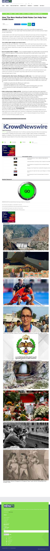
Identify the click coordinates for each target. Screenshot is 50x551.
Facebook (9, 537)
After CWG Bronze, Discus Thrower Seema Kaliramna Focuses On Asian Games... (25, 333)
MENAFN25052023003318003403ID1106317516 (14, 118)
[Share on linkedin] (33, 24)
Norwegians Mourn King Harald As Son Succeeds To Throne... (20, 421)
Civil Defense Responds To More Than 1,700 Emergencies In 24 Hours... (22, 360)
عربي (26, 3)
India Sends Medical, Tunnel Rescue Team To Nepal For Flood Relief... (22, 278)
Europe (10, 13)
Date (4, 23)
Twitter (9, 538)
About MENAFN (6, 523)
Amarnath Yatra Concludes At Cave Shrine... (15, 389)
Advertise (5, 521)
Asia (19, 13)
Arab (15, 13)
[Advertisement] (20, 9)
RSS (9, 544)
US (5, 13)
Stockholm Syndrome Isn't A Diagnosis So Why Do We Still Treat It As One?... (24, 449)
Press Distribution (14, 5)
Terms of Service (6, 517)
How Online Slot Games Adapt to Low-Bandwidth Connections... (12, 204)
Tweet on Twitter (24, 24)
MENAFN (4, 29)
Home (3, 5)
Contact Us (6, 520)
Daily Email (10, 541)
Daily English (6, 527)
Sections (42, 5)
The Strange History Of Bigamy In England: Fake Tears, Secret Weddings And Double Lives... (24, 481)
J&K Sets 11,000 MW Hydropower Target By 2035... (17, 251)
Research (30, 5)
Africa (23, 13)
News (7, 5)
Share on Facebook (17, 24)
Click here (11, 512)
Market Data (23, 5)
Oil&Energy (41, 13)
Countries (36, 5)
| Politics (28, 13)
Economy (34, 13)
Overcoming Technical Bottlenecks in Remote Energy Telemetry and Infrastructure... (15, 206)
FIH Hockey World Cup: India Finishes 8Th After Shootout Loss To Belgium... (24, 305)
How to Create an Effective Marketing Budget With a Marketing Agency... (13, 209)
